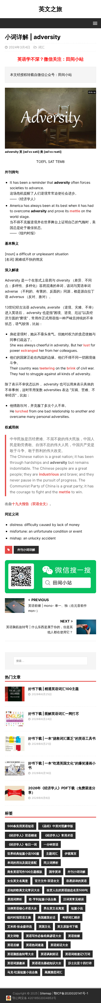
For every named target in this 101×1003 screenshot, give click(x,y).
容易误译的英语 (76, 881)
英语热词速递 (35, 945)
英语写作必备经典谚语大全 (43, 936)
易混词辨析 (14, 899)
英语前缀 (74, 936)
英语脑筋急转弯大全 (20, 954)
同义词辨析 (51, 862)
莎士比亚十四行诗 (80, 963)
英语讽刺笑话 (49, 954)
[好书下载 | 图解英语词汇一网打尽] (15, 723)
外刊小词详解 (26, 549)
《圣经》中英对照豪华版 (57, 826)
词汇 (41, 47)
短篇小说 (77, 908)
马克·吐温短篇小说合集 (22, 972)
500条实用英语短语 (20, 826)
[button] (94, 23)
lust (86, 345)
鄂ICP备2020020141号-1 (71, 993)
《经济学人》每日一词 (22, 844)
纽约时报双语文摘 (19, 917)
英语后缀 (13, 945)
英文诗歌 (13, 936)
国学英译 (55, 872)
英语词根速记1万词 (77, 954)
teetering (47, 368)
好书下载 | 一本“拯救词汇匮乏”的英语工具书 (62, 738)
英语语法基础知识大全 (46, 963)
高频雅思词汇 (53, 972)
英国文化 (44, 926)
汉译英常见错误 (73, 899)
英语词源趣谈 (16, 963)
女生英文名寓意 (17, 881)
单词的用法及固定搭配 (22, 862)
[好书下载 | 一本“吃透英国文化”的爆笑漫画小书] (15, 773)
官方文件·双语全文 (47, 881)
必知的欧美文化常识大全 (23, 890)
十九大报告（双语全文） (31, 504)
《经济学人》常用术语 (58, 835)
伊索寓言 (70, 853)
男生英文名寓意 (54, 908)
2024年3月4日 (19, 47)
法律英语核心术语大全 (22, 908)
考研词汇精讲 (71, 917)
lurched (21, 411)
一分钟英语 (51, 844)
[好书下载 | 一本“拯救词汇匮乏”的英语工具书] (15, 748)
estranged (29, 350)
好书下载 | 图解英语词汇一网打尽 (53, 713)
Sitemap (45, 993)
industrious (49, 474)
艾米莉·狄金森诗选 (19, 926)
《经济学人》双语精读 (22, 835)
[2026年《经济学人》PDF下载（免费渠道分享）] (15, 797)
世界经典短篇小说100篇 (23, 853)
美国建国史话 (46, 917)
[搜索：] (51, 661)
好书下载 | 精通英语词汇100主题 (53, 689)
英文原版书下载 (67, 926)
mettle (75, 211)
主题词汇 (52, 853)
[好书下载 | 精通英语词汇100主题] (15, 698)
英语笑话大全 (59, 945)
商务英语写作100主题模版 (24, 872)
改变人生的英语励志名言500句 (67, 890)
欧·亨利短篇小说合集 (42, 899)
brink (71, 368)
